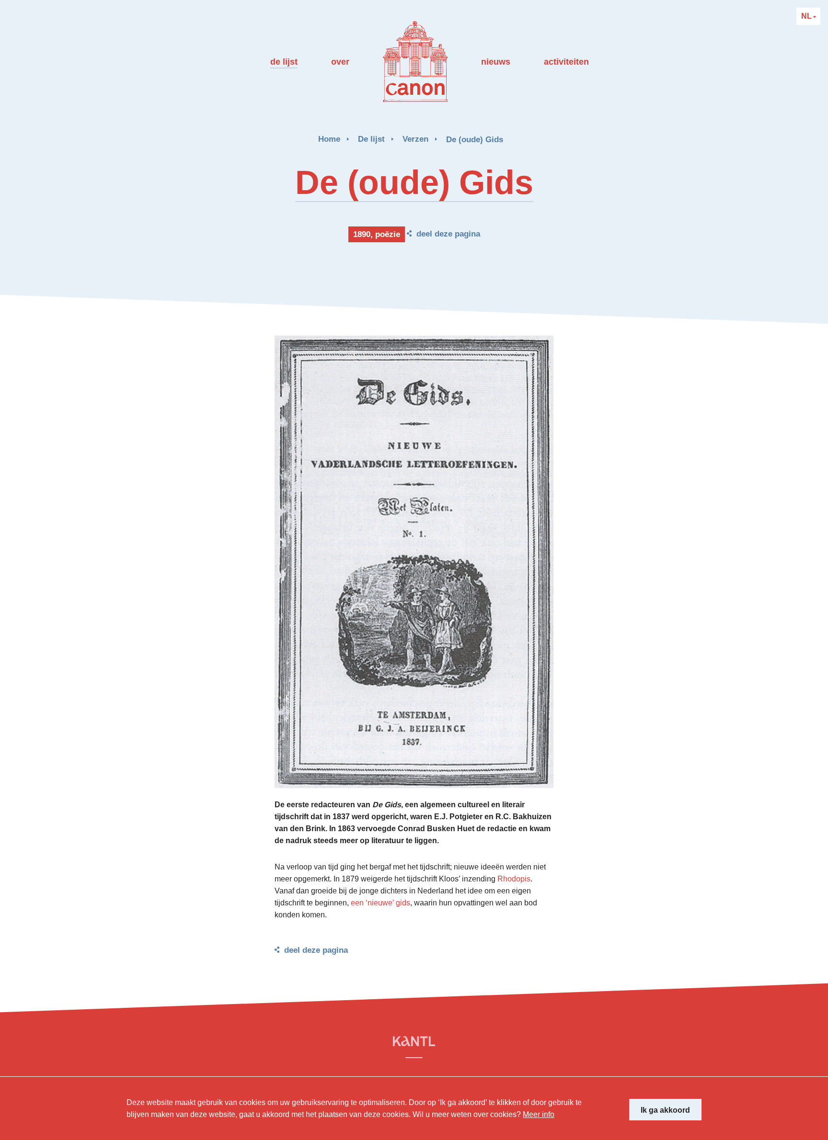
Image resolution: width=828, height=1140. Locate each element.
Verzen (415, 139)
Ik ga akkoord (665, 1110)
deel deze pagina (448, 233)
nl (807, 16)
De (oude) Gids (474, 139)
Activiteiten (566, 62)
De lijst (284, 62)
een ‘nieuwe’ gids (380, 903)
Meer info (538, 1114)
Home (329, 139)
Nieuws (495, 62)
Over (340, 62)
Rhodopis (513, 879)
